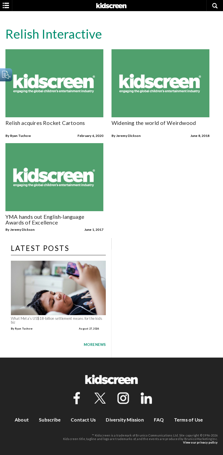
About (22, 420)
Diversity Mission (125, 420)
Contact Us (83, 420)
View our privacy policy (200, 442)
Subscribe (50, 420)
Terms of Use (188, 420)
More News (95, 344)
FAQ (159, 420)
